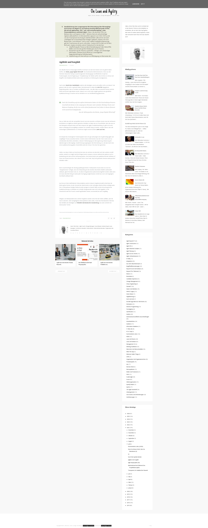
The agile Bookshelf (131, 389)
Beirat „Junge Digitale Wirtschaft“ (74, 72)
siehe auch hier (101, 129)
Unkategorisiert (130, 392)
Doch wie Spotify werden (135, 457)
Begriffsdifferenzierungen (133, 266)
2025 (128, 416)
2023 (128, 422)
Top (151, 525)
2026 (128, 413)
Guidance (128, 324)
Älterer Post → (114, 271)
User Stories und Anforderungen (134, 394)
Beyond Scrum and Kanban (133, 268)
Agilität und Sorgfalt (133, 460)
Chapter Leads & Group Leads (141, 91)
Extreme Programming (132, 306)
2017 (128, 500)
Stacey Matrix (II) (139, 180)
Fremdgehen (129, 309)
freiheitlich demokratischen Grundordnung (88, 203)
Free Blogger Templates (88, 525)
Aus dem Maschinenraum (133, 263)
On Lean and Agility (104, 11)
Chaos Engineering (131, 284)
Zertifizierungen (130, 397)
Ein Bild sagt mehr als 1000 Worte (135, 301)
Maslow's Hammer (140, 166)
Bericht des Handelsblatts (72, 85)
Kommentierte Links (131, 334)
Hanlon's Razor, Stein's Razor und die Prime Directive (141, 108)
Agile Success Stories (131, 253)
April (129, 479)
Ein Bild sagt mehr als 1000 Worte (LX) (135, 123)
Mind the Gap (130, 351)
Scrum (128, 379)
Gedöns (128, 314)
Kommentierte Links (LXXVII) (135, 446)
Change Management (132, 281)
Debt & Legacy (130, 291)
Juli (129, 444)
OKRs (127, 356)
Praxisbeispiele (63, 65)
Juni (129, 474)
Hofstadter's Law (139, 137)
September (131, 438)
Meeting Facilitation (131, 346)
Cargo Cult (138, 211)
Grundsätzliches (130, 321)
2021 (128, 427)
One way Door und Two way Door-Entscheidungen (142, 76)
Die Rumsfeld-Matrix (140, 150)
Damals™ (128, 286)
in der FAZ (99, 87)
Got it (143, 4)
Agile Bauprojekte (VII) (134, 462)
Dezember (131, 430)
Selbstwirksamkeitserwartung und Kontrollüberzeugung (142, 197)
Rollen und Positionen (132, 372)
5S (128, 454)
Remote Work (130, 367)
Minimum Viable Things (132, 354)
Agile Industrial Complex (132, 248)
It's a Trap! (129, 331)
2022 (128, 425)
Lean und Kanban (131, 341)
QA (127, 364)
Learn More (135, 4)
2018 (128, 497)
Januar (130, 488)
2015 (128, 505)
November (131, 433)
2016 (128, 502)
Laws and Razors (131, 339)
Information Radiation (132, 326)
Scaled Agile (129, 377)
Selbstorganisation (131, 382)
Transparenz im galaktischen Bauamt (138, 470)
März (129, 482)
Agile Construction (131, 243)
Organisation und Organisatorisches (135, 359)
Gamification (129, 311)
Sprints (128, 387)
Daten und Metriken (131, 289)
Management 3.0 (130, 344)
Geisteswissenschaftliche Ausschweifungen (137, 316)
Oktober (130, 435)
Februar (130, 485)
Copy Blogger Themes (106, 525)
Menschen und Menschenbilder (134, 349)
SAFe (127, 374)
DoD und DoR (130, 299)
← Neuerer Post (61, 271)
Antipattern (129, 261)
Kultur (128, 336)
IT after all (129, 329)
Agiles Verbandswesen (132, 256)
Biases (128, 274)
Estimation (129, 304)
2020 (128, 491)
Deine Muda (129, 294)
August (130, 441)
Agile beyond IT (130, 241)
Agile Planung (129, 251)
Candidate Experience (132, 279)
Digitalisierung (130, 296)
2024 (128, 419)
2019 (128, 494)
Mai (129, 476)
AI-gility (128, 258)
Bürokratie (129, 276)
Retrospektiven (130, 369)
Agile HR (128, 246)
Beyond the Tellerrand (132, 271)
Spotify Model (130, 384)
